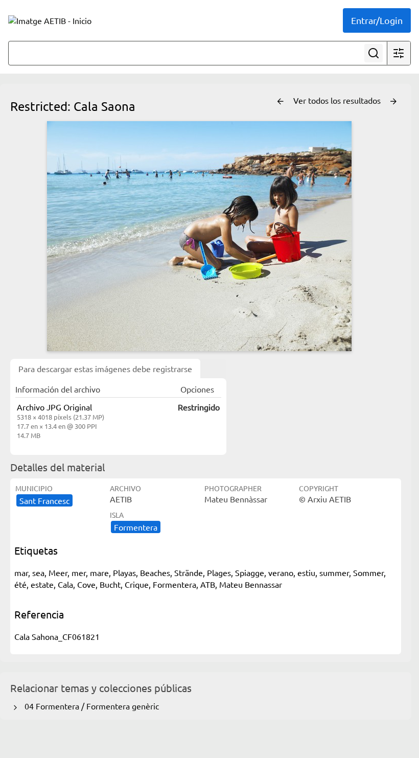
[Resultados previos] (280, 101)
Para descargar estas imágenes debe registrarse (105, 368)
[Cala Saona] (199, 236)
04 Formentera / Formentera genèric (89, 706)
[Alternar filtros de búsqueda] (398, 53)
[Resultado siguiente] (393, 101)
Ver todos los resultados (338, 100)
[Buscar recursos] (373, 53)
